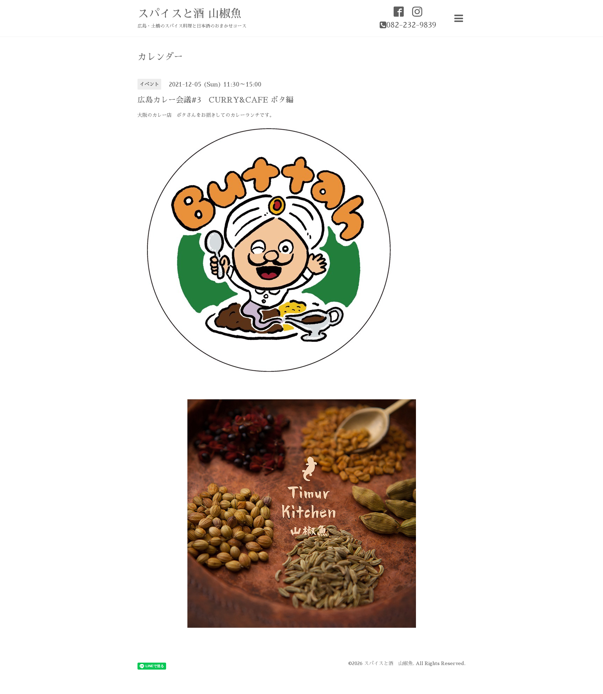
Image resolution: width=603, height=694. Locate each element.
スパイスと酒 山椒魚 (189, 13)
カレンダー (160, 56)
